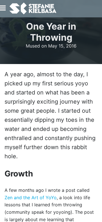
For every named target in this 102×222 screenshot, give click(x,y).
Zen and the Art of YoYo (31, 197)
